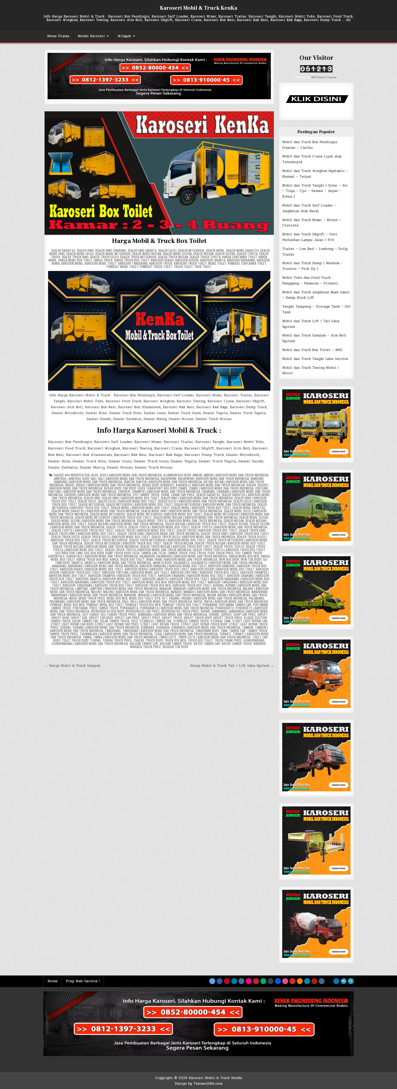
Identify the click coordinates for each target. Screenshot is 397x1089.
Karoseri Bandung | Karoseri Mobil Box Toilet (173, 566)
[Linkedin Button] (234, 981)
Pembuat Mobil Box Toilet (105, 604)
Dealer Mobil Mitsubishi (112, 253)
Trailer (138, 640)
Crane (165, 494)
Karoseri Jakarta (212, 260)
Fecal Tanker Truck (173, 553)
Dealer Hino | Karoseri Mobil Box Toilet (130, 498)
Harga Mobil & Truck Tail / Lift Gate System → (232, 665)
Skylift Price (150, 617)
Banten (129, 481)
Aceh (94, 475)
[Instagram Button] (241, 981)
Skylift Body (60, 617)
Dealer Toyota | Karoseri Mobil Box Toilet (159, 527)
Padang (174, 598)
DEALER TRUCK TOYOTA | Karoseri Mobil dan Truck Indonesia (148, 549)
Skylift (262, 614)
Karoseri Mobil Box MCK (149, 582)
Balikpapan (168, 478)
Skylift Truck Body (197, 617)
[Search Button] (351, 981)
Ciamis (182, 488)
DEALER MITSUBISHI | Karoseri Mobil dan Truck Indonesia (215, 504)
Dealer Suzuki (225, 253)
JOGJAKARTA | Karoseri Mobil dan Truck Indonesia (227, 562)
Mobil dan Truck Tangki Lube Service (315, 359)
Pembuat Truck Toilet (156, 266)
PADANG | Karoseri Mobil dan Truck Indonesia (214, 598)
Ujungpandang (253, 640)
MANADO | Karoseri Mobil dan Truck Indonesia (216, 591)
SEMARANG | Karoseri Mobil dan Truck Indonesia (172, 614)
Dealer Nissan (203, 253)
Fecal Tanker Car (144, 553)
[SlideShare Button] (336, 981)
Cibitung (261, 488)
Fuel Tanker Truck (248, 553)
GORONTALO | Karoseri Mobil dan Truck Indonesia (102, 556)
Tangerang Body (207, 630)
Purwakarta (129, 608)
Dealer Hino (85, 250)
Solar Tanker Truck (114, 621)
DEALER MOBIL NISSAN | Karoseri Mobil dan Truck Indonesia (195, 517)
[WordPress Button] (307, 981)
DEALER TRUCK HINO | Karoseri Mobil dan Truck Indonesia (158, 533)
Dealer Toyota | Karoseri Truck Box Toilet (83, 530)
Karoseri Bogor (186, 260)
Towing (95, 640)
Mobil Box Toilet (141, 598)
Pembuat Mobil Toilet (122, 266)
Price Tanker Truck (103, 608)
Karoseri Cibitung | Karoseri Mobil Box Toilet (135, 572)
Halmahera (147, 556)
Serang (214, 614)
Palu (125, 601)
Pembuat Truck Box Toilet (181, 604)
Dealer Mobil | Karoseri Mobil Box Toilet (140, 507)
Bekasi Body (150, 485)
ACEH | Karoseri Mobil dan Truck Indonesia (131, 475)
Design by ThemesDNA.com (199, 1083)
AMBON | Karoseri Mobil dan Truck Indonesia (236, 475)
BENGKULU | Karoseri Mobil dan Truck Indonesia (210, 485)
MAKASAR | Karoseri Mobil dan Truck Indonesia (207, 588)
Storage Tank (220, 621)
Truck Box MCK (175, 640)
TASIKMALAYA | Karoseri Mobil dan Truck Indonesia (116, 633)
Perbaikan (210, 604)
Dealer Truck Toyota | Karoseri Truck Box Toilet (229, 549)
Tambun (247, 627)
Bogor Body (112, 488)
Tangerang (113, 630)
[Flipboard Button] (292, 981)
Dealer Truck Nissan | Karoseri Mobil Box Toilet (230, 543)
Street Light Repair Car (249, 621)
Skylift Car (79, 617)
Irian (149, 559)
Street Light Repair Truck (159, 624)
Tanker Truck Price (63, 633)
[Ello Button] (329, 981)
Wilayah (124, 36)
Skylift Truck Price (227, 617)
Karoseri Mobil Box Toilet (187, 582)
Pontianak (80, 608)
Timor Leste (167, 637)
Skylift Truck (172, 617)
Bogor (251, 485)
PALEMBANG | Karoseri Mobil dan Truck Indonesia (85, 601)
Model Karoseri (91, 36)
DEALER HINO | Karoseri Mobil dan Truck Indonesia (197, 498)
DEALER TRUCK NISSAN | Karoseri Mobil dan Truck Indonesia (96, 546)
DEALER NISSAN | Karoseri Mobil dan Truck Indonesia (125, 523)
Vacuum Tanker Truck (176, 643)
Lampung (81, 588)
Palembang (256, 598)
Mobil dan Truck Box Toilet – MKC (312, 350)
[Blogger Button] (300, 981)
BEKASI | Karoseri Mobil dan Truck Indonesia (108, 485)
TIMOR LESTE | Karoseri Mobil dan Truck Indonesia (214, 637)
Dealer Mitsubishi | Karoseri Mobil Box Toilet (139, 504)
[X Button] (212, 981)
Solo (134, 621)
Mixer (73, 598)
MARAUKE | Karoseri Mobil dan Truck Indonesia (172, 595)
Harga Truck (103, 260)
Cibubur (124, 491)
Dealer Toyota (247, 253)
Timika (87, 637)
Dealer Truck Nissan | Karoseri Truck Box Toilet (176, 546)
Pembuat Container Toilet (247, 263)
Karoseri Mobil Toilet (100, 263)
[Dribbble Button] (285, 981)
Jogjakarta (181, 562)
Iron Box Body (229, 559)
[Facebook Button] (220, 981)
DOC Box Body (94, 553)
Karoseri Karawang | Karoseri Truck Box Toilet (95, 582)
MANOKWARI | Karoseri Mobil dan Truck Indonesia (87, 595)
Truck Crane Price (228, 640)
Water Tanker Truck (236, 643)
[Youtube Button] (256, 981)
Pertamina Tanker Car (235, 604)
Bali (93, 478)
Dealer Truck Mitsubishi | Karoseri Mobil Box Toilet (167, 540)
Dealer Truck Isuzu (104, 257)
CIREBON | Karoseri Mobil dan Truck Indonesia (97, 494)
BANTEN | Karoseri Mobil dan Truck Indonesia (169, 481)
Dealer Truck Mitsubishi (138, 257)
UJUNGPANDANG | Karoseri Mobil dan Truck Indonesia (90, 643)
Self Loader (90, 614)
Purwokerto (224, 608)
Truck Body (154, 640)
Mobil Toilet (217, 263)
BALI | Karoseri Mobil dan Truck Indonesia (128, 478)
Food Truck (197, 553)
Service (226, 614)
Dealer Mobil (215, 250)
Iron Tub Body (251, 559)
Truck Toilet (183, 266)
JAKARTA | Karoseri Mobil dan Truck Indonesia (117, 562)
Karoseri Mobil (72, 263)
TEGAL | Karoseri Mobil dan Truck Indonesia (186, 633)
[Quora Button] (314, 981)
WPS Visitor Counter (324, 77)
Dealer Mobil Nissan (146, 253)
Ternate (225, 633)
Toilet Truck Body (75, 640)
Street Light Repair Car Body (72, 624)
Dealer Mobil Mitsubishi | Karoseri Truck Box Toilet (113, 517)
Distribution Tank (69, 553)
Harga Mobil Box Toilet (75, 260)
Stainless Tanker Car (155, 621)
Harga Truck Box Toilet (131, 260)
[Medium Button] (263, 981)
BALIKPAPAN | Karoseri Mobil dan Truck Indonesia (213, 478)
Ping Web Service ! (83, 981)
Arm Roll (60, 478)
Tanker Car (237, 630)
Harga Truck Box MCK (92, 559)
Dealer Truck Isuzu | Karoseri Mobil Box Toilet (115, 536)
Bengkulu (167, 485)
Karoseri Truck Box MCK (153, 585)
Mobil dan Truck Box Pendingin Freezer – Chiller (309, 144)
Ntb (157, 598)
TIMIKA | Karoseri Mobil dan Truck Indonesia (125, 637)
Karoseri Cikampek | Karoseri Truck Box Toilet (122, 575)
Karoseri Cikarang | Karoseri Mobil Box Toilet (191, 575)
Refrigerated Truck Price (180, 611)
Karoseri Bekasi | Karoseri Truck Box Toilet (157, 569)
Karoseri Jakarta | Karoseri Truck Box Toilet (176, 578)
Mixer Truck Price (92, 598)
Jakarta (77, 562)
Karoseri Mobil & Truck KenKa (198, 8)
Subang (65, 627)
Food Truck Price (220, 553)
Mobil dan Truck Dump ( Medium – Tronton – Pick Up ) (312, 266)
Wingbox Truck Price (145, 646)
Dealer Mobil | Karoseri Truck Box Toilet (201, 507)
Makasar (165, 588)
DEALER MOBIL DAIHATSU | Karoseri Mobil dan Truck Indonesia (96, 511)
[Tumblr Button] (271, 981)
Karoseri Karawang (241, 260)
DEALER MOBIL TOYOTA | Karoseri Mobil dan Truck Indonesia (179, 520)
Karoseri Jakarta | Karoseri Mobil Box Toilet (108, 578)
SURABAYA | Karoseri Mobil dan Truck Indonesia (205, 627)
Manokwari (259, 591)
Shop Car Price (244, 614)
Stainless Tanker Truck (191, 621)
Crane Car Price (183, 494)
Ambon (197, 475)
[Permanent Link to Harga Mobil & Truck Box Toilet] (159, 173)
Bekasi (69, 485)
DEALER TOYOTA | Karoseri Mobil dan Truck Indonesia (229, 527)
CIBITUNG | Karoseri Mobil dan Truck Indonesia (82, 491)
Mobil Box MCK (117, 598)
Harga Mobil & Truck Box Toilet (159, 241)
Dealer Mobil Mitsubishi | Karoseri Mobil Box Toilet (164, 514)
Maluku (96, 591)
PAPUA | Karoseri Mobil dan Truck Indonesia (236, 601)
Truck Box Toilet (200, 640)
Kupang (218, 585)
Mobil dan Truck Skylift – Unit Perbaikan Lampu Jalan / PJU (309, 237)
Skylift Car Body (101, 617)
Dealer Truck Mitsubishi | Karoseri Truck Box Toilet (123, 543)
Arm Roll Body (79, 478)
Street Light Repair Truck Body (204, 624)
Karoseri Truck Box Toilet (192, 585)
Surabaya (163, 627)
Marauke (130, 595)
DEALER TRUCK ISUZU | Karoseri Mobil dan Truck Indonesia (193, 536)
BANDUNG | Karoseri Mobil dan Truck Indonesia (88, 481)
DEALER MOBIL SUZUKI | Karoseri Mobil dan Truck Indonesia (93, 520)
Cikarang (208, 491)
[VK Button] (322, 981)
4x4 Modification (77, 475)
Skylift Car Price (127, 617)
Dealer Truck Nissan (173, 257)
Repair (205, 611)
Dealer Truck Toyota (205, 257)
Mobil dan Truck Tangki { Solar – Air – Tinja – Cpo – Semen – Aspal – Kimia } (315, 191)
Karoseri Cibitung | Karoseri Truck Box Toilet (205, 572)
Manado (176, 591)
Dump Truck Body (118, 553)
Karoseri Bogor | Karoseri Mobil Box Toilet (222, 569)
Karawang (59, 566)
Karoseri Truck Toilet (190, 263)
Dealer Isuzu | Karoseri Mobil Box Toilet (127, 501)
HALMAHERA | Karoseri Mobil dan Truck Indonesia (191, 556)
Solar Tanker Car (85, 621)
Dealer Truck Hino (75, 257)
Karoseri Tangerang (133, 263)
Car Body (129, 488)
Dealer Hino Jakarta (142, 250)
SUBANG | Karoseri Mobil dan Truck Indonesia (106, 627)
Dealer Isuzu (167, 250)
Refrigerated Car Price (143, 611)
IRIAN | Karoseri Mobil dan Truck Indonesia (186, 559)
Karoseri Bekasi (162, 260)
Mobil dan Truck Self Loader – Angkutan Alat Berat (309, 208)
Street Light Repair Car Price (117, 624)
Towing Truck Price (117, 640)
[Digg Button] (278, 981)
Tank (223, 630)
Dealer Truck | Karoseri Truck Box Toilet (207, 530)
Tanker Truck (257, 630)
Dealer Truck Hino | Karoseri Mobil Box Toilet (82, 533)
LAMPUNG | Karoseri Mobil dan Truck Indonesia (124, 588)
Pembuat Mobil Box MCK (67, 604)
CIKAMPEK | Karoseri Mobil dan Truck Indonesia (166, 491)
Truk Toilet (202, 266)
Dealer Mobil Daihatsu (242, 250)
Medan (211, 595)
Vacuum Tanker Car (144, 643)
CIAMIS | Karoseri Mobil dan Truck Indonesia (221, 488)
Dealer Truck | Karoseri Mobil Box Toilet (145, 530)
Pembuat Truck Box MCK (143, 604)
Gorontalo (56, 556)
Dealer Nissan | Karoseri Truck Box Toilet (196, 523)
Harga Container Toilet (239, 257)
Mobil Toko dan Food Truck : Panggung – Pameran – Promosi (310, 280)
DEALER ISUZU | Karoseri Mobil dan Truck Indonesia (195, 501)
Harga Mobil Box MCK (244, 556)
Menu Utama (58, 36)
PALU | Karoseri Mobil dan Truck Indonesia (161, 601)
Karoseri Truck (160, 263)
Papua (198, 601)
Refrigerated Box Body (107, 611)
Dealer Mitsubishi (191, 250)
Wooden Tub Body (175, 646)
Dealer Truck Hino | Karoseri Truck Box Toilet (235, 533)
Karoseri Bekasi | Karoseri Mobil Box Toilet (91, 569)
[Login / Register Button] (343, 981)
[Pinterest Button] (227, 981)
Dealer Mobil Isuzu (80, 253)
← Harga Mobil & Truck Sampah (72, 665)
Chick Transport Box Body (157, 488)
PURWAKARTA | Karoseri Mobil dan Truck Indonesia (177, 608)
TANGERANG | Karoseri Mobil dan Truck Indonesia (158, 630)
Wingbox (259, 643)
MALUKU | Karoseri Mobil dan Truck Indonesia (136, 591)
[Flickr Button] (249, 981)
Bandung (257, 478)
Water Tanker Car (206, 643)
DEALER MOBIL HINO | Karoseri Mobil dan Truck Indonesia (181, 511)
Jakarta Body (162, 562)
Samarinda (219, 611)
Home (53, 981)
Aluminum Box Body (177, 475)
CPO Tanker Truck (146, 494)
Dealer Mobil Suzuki (177, 253)
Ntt (164, 598)
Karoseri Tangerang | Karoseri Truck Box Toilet (98, 585)
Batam (208, 481)
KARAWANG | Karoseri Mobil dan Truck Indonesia (103, 566)
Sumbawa (147, 627)
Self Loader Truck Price (118, 614)
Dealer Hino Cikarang (110, 250)
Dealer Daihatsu (63, 250)
